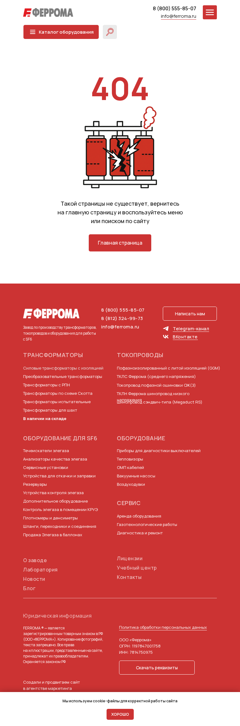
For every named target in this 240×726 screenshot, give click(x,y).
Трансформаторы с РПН (46, 385)
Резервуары (35, 484)
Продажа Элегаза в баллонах (52, 534)
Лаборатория (40, 569)
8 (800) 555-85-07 (174, 8)
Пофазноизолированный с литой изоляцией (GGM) (168, 368)
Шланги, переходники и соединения (59, 526)
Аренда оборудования (139, 516)
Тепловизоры (130, 459)
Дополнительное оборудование (55, 501)
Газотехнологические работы (147, 524)
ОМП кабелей (130, 467)
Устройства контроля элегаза (53, 492)
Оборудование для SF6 (60, 438)
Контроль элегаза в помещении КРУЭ (60, 509)
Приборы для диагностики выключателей (159, 450)
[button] (190, 314)
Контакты (129, 577)
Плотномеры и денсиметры (50, 518)
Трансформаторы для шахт (50, 410)
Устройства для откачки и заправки (59, 476)
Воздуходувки (131, 484)
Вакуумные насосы (136, 476)
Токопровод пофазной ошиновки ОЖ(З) (156, 385)
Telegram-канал (191, 329)
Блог (29, 588)
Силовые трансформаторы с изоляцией (63, 368)
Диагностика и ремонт (140, 533)
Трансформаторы (53, 355)
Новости (34, 579)
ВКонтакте (185, 337)
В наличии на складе (44, 418)
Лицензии (129, 558)
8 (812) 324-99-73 (122, 318)
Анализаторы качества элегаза (55, 459)
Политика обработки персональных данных (163, 627)
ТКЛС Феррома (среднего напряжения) (156, 376)
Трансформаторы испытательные (57, 401)
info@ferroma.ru (178, 16)
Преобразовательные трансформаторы (62, 376)
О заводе (35, 560)
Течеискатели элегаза (46, 450)
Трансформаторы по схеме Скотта (57, 393)
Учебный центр (137, 567)
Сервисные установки (45, 467)
